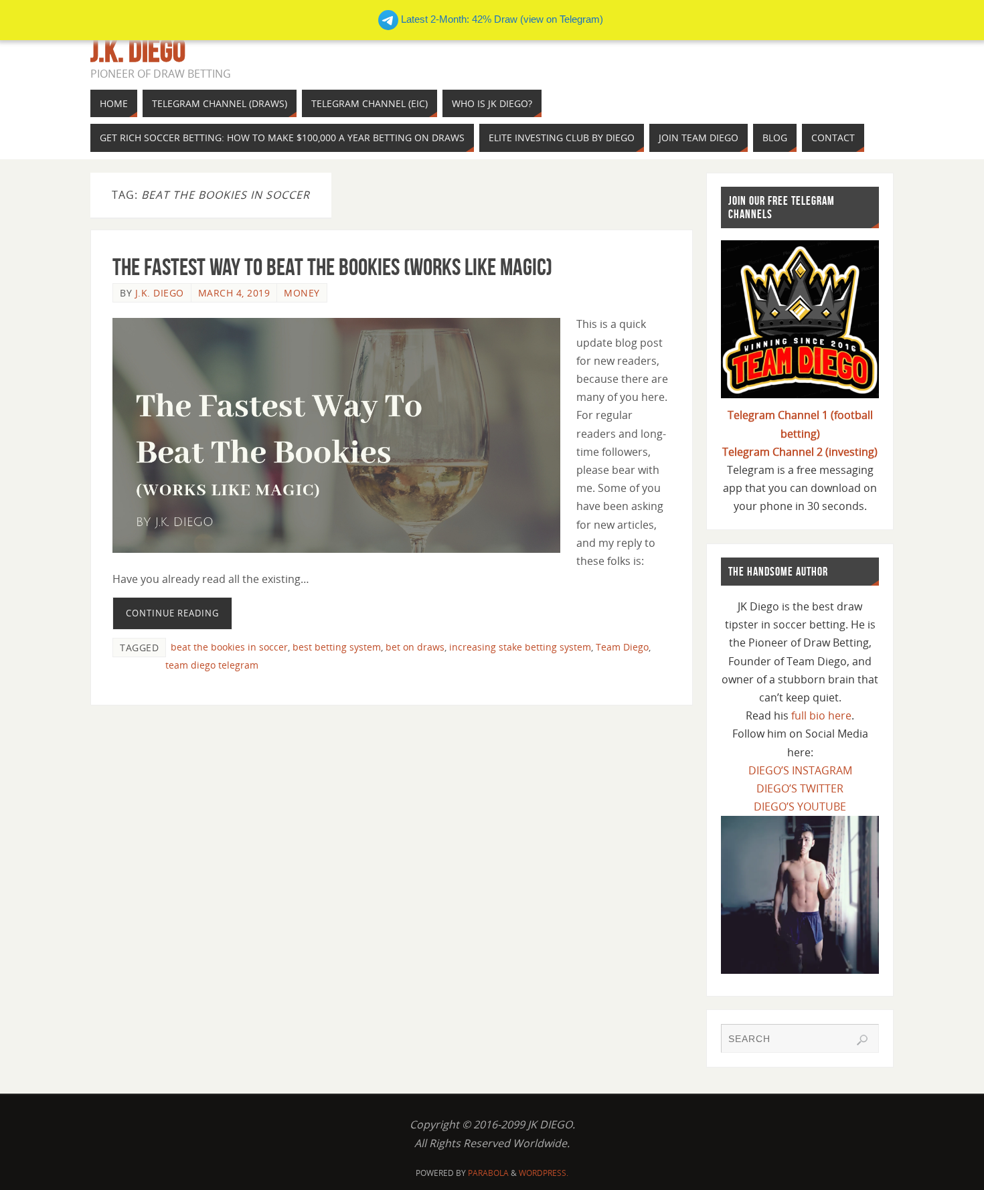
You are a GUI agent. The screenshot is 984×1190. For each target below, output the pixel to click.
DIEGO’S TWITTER (799, 788)
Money (302, 292)
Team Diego (622, 647)
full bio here (821, 715)
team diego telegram (211, 665)
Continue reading (172, 613)
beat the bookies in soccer (229, 647)
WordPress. (543, 1173)
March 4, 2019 (234, 292)
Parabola (488, 1173)
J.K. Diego (137, 51)
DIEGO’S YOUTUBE (800, 806)
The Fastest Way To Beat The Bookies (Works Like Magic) (332, 267)
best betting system (337, 647)
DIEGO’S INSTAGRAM (800, 770)
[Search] (862, 1040)
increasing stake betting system (520, 647)
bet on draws (415, 647)
